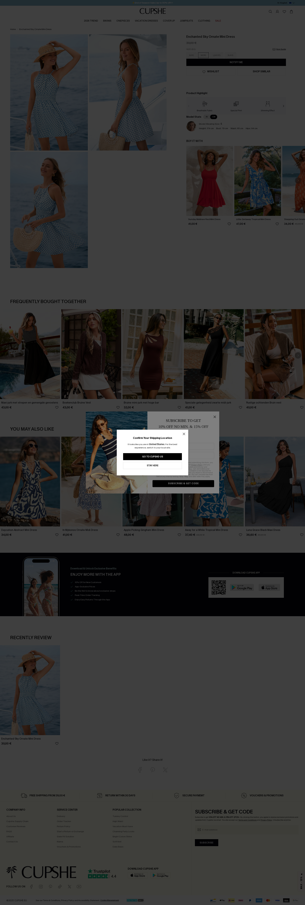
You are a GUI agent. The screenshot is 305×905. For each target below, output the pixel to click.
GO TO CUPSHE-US (152, 456)
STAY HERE (152, 465)
